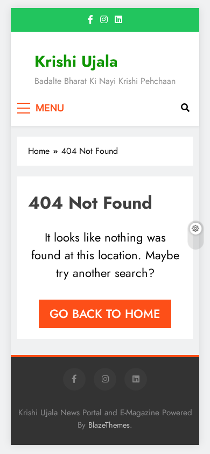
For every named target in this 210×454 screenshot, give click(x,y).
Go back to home (105, 313)
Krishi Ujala (76, 61)
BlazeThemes (109, 425)
